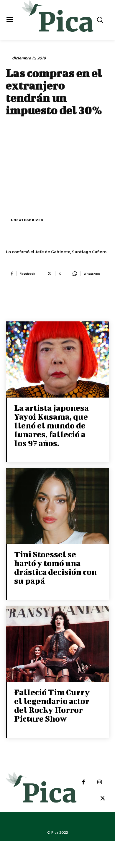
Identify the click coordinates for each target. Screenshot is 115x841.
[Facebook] (83, 782)
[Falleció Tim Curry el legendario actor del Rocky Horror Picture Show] (57, 644)
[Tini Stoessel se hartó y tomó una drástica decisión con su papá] (57, 506)
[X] (102, 798)
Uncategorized (27, 220)
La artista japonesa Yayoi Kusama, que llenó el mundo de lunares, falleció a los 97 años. (51, 425)
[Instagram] (99, 782)
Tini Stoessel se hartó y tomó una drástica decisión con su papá (55, 567)
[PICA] (58, 19)
